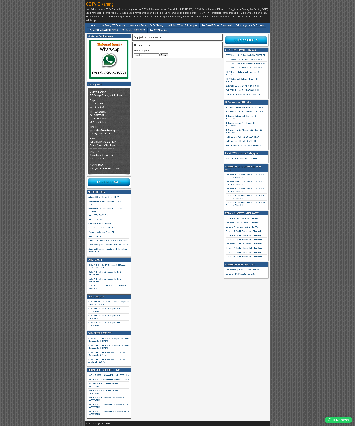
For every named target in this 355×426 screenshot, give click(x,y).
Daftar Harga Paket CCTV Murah (250, 25)
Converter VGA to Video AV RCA (101, 228)
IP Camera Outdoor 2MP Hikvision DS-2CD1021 (245, 108)
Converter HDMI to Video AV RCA (102, 224)
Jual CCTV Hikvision (158, 30)
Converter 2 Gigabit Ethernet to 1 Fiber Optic (244, 235)
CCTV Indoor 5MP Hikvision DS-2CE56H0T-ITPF (245, 68)
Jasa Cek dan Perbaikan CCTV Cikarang (146, 25)
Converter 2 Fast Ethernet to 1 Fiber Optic (243, 223)
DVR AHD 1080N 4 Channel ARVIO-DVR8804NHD (108, 375)
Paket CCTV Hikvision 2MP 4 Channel (241, 159)
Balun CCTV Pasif (95, 219)
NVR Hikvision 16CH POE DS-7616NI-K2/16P (244, 145)
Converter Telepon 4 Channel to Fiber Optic (243, 270)
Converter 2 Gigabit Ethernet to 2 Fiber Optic (244, 240)
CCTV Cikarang (100, 4)
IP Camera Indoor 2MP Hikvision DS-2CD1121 (244, 112)
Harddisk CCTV (94, 236)
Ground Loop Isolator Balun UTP (101, 232)
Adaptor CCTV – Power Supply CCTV (103, 197)
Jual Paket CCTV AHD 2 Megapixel (182, 25)
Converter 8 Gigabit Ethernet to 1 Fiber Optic (244, 252)
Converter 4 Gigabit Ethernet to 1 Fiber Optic (244, 244)
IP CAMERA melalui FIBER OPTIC (103, 30)
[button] (338, 420)
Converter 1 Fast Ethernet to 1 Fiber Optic (243, 218)
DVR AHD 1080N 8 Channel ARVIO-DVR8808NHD (108, 379)
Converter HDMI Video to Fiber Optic (240, 274)
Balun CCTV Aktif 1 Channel (99, 215)
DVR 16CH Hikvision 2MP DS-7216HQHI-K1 (243, 94)
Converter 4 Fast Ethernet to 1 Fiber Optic (243, 227)
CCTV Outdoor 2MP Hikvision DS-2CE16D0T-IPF (245, 55)
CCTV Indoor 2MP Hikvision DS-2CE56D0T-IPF (245, 59)
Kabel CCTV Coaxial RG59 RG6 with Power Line (107, 241)
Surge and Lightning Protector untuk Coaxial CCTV (108, 245)
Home (92, 25)
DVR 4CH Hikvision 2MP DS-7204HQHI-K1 (243, 86)
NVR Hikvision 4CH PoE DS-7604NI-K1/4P (243, 137)
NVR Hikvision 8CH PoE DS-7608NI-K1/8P (243, 141)
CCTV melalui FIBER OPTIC (133, 30)
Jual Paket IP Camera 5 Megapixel (217, 25)
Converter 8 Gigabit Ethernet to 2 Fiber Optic (244, 257)
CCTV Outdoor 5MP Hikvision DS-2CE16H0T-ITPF (246, 64)
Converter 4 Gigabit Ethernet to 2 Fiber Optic (244, 248)
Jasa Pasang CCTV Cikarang (112, 25)
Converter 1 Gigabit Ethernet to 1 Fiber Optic (244, 231)
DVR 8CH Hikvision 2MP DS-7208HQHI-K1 (243, 90)
